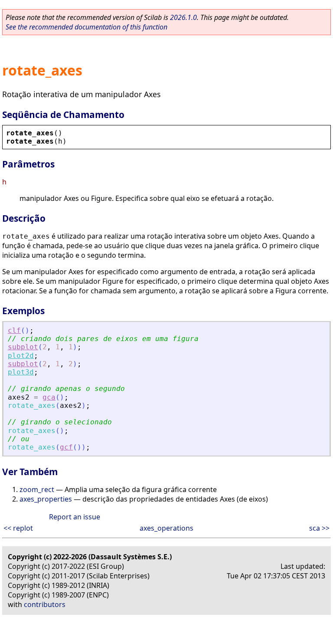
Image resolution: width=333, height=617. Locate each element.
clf (14, 330)
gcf (66, 447)
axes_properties (46, 499)
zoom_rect (37, 489)
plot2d (21, 355)
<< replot (18, 528)
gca (49, 397)
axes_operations (166, 528)
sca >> (319, 528)
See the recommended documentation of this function (86, 27)
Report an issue (74, 517)
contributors (44, 604)
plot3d (21, 372)
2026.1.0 (183, 17)
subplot (23, 347)
